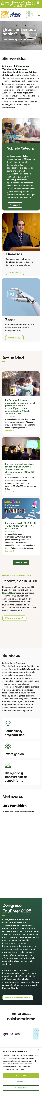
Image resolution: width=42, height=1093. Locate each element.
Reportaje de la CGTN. (20, 581)
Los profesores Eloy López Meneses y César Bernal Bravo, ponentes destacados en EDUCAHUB (19, 468)
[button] (1, 1032)
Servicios (11, 655)
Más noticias (21, 562)
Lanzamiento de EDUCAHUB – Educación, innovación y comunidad (20, 526)
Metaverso (12, 796)
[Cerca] (39, 1049)
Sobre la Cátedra (20, 148)
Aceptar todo (21, 1075)
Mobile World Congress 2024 (17, 575)
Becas (10, 319)
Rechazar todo (21, 1088)
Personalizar (21, 1082)
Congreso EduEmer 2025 (16, 908)
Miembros (14, 254)
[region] (21, 1070)
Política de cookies (17, 1069)
